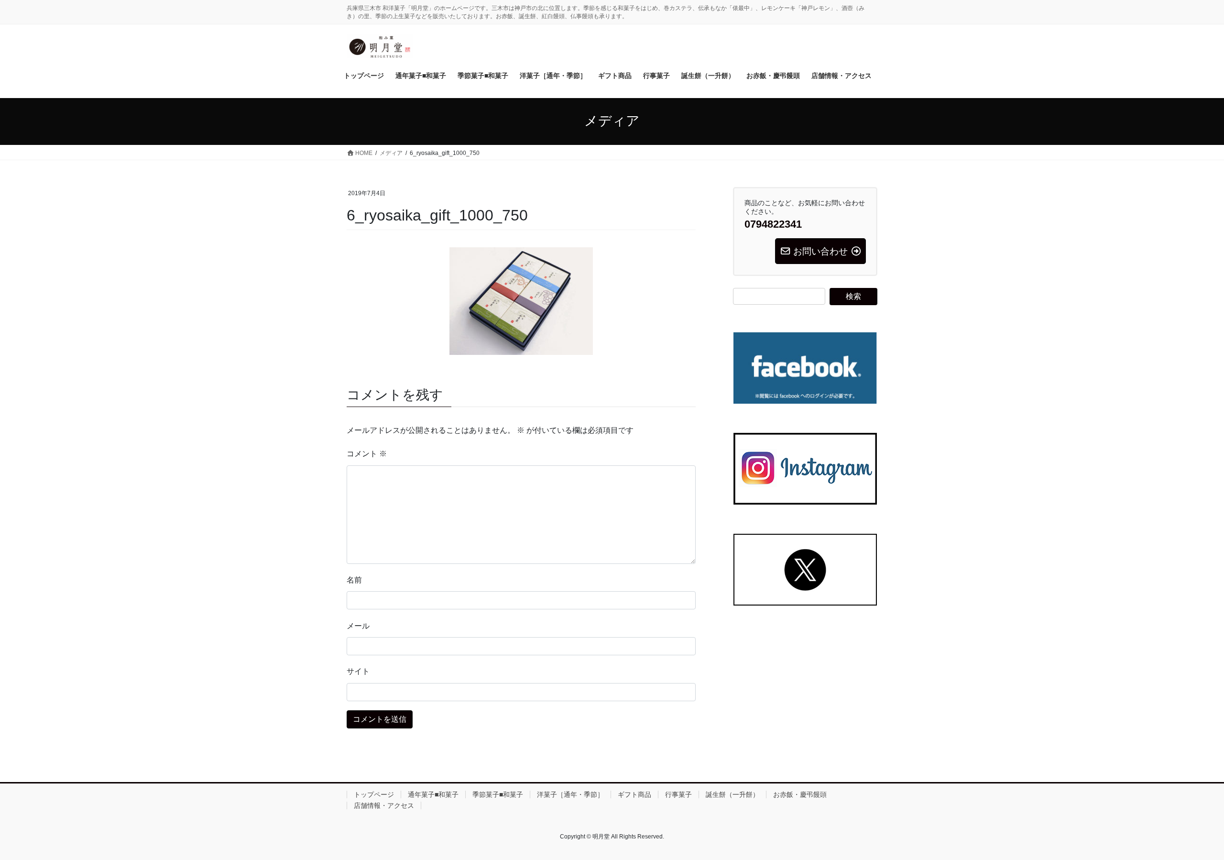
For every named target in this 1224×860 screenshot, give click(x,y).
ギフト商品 (634, 794)
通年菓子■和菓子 (433, 794)
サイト (358, 671)
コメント (367, 454)
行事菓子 (678, 794)
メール (358, 626)
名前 (354, 580)
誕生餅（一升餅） (732, 794)
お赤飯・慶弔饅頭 (800, 794)
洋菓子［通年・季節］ (570, 794)
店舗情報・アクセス (384, 805)
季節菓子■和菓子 (497, 794)
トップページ (374, 794)
